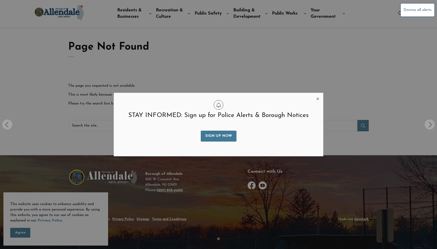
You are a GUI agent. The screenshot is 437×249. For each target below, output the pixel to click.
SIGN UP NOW (218, 136)
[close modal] (317, 98)
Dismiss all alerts (418, 10)
